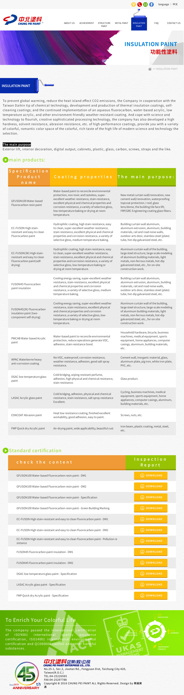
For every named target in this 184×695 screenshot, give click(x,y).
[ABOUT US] (69, 10)
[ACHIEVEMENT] (86, 10)
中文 (175, 4)
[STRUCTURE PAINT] (104, 10)
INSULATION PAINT (167, 68)
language (163, 4)
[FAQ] (156, 10)
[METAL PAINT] (121, 10)
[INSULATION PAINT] (138, 10)
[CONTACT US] (173, 10)
